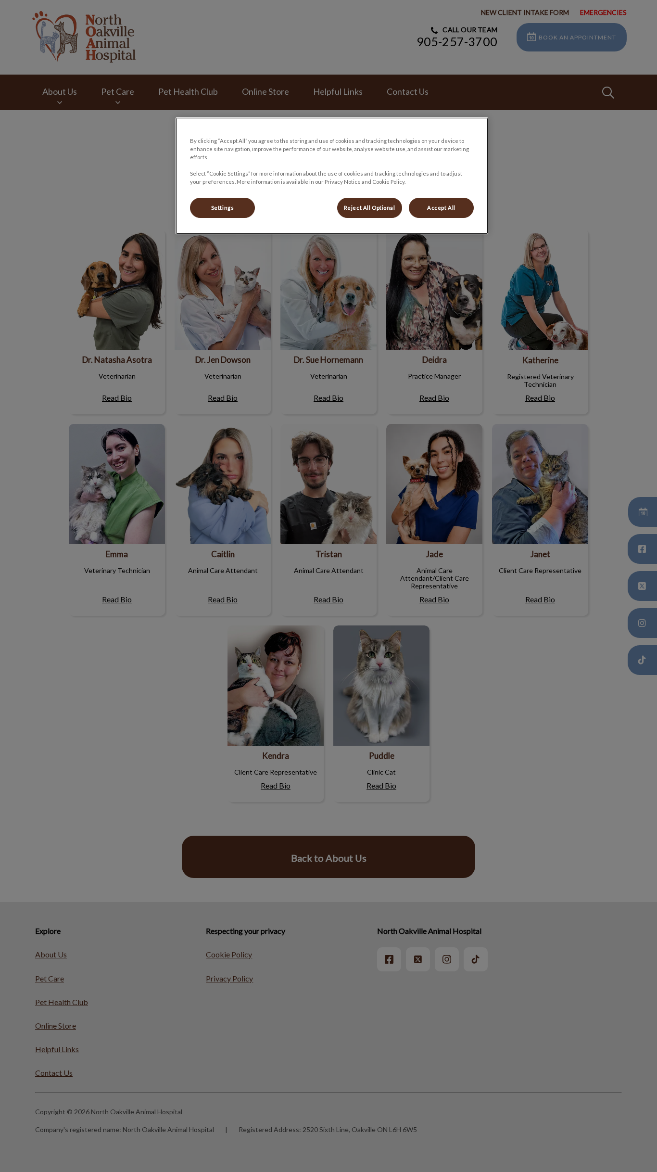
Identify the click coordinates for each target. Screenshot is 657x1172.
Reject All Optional (369, 207)
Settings (222, 207)
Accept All (441, 207)
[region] (332, 175)
